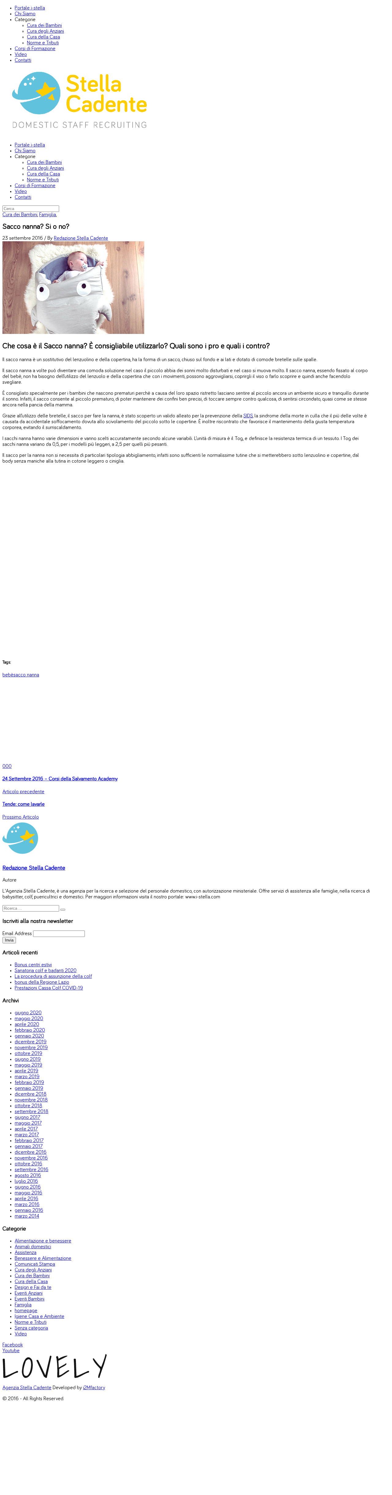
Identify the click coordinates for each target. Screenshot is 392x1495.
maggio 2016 (28, 1193)
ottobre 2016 (28, 1164)
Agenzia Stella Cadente (26, 1387)
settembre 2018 (31, 1111)
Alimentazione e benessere (43, 1241)
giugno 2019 (28, 1059)
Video (21, 54)
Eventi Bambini (29, 1299)
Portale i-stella (30, 8)
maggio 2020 (29, 1018)
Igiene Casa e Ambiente (39, 1316)
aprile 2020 (27, 1024)
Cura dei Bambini (44, 25)
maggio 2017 (28, 1123)
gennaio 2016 (29, 1210)
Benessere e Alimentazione (43, 1258)
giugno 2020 (28, 1013)
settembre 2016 (31, 1169)
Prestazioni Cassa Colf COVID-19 (49, 988)
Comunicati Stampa (35, 1264)
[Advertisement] (186, 561)
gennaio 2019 (29, 1088)
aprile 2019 (26, 1071)
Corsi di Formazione (35, 48)
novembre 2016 (31, 1158)
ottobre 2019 (28, 1053)
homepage (26, 1310)
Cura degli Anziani (45, 31)
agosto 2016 (28, 1175)
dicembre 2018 (31, 1094)
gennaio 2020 (29, 1036)
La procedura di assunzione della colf (53, 976)
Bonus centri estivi (33, 965)
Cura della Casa (43, 37)
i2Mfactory (94, 1387)
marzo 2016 (27, 1204)
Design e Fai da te (33, 1287)
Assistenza (25, 1252)
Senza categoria (31, 1328)
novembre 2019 (31, 1047)
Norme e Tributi (43, 43)
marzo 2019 (27, 1076)
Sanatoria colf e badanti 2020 (46, 970)
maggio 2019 (28, 1065)
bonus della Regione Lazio (42, 982)
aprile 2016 (26, 1198)
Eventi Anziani (29, 1293)
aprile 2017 (26, 1129)
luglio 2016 (26, 1181)
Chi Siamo (25, 14)
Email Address (17, 933)
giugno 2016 (28, 1187)
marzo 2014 (27, 1216)
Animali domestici (33, 1246)
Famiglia (47, 214)
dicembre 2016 (31, 1152)
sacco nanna (26, 675)
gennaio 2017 (29, 1146)
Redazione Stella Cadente (81, 238)
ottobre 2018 (28, 1105)
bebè (7, 675)
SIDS (248, 416)
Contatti (23, 60)
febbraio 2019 (29, 1082)
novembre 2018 (31, 1100)
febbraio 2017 (29, 1140)
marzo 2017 (27, 1135)
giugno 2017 (27, 1117)
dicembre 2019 (31, 1042)
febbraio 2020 (30, 1030)
